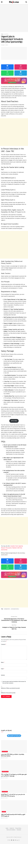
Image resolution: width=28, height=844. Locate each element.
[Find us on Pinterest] (15, 840)
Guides (3, 811)
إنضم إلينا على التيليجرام (14, 735)
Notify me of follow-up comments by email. (10, 688)
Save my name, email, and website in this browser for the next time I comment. (14, 682)
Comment (3, 644)
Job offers (6, 34)
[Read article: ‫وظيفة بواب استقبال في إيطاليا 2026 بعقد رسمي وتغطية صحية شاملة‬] (14, 746)
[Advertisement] (14, 18)
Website (3, 675)
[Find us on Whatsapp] (18, 840)
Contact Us (12, 828)
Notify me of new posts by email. (8, 692)
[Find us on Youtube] (13, 840)
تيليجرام (20, 74)
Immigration (5, 771)
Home (2, 34)
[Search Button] (26, 2)
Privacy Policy (18, 828)
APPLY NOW (14, 420)
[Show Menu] (1, 2)
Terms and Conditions (11, 829)
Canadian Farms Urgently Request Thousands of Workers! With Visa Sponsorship (12, 548)
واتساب (7, 74)
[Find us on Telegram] (11, 840)
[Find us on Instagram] (9, 840)
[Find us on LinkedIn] (17, 840)
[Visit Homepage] (14, 2)
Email (2, 668)
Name (3, 662)
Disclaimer (19, 829)
